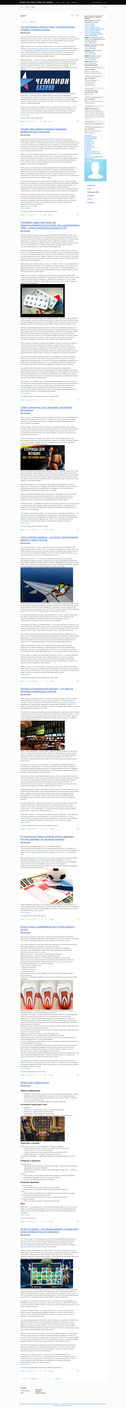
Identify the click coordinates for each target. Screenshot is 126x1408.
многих (48, 677)
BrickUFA (21, 1403)
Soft (55, 1403)
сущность (24, 1071)
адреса (39, 915)
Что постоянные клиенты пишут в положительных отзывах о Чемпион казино (47, 28)
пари (40, 825)
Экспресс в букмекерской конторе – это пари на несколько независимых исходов (46, 690)
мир (46, 1367)
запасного (43, 915)
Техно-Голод (42, 1403)
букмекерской (30, 825)
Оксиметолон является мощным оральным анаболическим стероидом (43, 130)
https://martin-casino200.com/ (32, 1100)
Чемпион (37, 118)
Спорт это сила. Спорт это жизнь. (36, 2)
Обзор (23, 1218)
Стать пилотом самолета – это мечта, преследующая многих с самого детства (49, 538)
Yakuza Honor (32, 1218)
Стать (23, 677)
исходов (56, 825)
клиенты (24, 118)
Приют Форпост (62, 1405)
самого (52, 677)
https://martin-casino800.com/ (35, 1243)
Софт (30, 1403)
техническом (25, 915)
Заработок (90, 24)
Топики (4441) (24, 21)
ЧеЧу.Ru (48, 1403)
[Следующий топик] (110, 18)
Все (22, 7)
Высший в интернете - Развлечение (93, 15)
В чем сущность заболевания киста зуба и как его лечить (47, 928)
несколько (43, 825)
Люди (68, 2)
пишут (28, 118)
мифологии (59, 1367)
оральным (41, 211)
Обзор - (90, 42)
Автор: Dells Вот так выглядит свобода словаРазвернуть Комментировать (92, 82)
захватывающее (34, 1367)
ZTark (26, 1403)
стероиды (27, 417)
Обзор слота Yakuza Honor (34, 1082)
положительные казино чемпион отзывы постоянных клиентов (43, 48)
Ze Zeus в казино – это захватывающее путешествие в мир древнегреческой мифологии (49, 1230)
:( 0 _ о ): (59, 1403)
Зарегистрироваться (97, 2)
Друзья (89, 199)
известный (30, 396)
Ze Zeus (24, 1367)
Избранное (90, 195)
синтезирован (52, 396)
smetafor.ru (35, 1403)
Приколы (103, 1403)
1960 (57, 396)
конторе (36, 825)
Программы (94, 1403)
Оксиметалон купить (26, 206)
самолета (32, 677)
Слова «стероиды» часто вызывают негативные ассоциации (46, 409)
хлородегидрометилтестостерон (41, 396)
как (40, 1071)
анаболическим (48, 211)
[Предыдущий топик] (110, 15)
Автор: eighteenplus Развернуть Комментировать (94, 71)
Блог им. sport (25, 33)
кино (52, 1403)
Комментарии (33, 21)
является (31, 211)
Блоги (63, 2)
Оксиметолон (25, 211)
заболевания (31, 1071)
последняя (57, 1378)
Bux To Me (65, 1403)
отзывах (32, 118)
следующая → (34, 1378)
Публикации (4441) (93, 192)
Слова (23, 526)
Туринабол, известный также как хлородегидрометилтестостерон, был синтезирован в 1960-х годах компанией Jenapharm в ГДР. (49, 225)
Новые (32, 7)
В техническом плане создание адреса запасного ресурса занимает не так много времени (47, 838)
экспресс (24, 825)
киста (35, 1071)
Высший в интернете (84, 1403)
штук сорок (91, 92)
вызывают (33, 526)
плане (30, 915)
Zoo (71, 1405)
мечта (36, 677)
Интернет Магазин (73, 1403)
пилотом (28, 677)
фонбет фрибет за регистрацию (67, 702)
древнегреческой (52, 1367)
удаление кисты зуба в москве (63, 961)
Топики (58, 2)
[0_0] (99, 1403)
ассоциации (45, 526)
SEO (68, 1405)
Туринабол (24, 396)
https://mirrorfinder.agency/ (41, 858)
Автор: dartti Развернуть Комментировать (93, 130)
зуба (38, 1071)
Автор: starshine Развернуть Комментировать (94, 101)
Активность (74, 2)
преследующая (42, 677)
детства (56, 677)
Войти (105, 2)
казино (41, 118)
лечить (43, 1071)
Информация (91, 185)
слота (27, 1218)
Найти (105, 7)
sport (23, 121)
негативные (39, 526)
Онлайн (27, 7)
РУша (55, 1405)
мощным (36, 211)
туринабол (48, 264)
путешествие (42, 1367)
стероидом (54, 211)
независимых (50, 825)
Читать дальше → (25, 114)
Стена (89, 189)
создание (34, 915)
